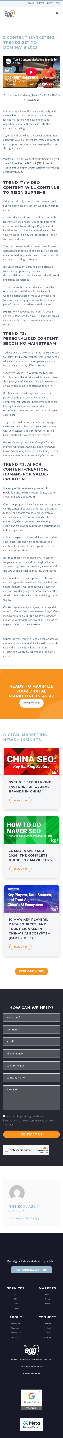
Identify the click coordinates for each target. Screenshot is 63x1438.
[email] (31, 1041)
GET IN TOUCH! (31, 703)
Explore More (31, 971)
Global (31, 3)
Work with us (16, 1332)
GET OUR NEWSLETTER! (31, 1269)
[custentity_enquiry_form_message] (31, 1097)
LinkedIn (47, 1323)
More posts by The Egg (26, 1218)
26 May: (30, 855)
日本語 (50, 3)
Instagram (47, 1337)
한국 (58, 3)
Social (15, 1303)
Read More (20, 800)
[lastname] (31, 1029)
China (47, 1299)
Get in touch (15, 1337)
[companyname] (31, 1077)
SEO (15, 1294)
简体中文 (40, 3)
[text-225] (31, 1065)
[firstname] (31, 1017)
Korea (47, 1308)
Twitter (47, 1332)
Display (16, 1308)
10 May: (30, 929)
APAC (47, 1294)
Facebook (47, 1328)
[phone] (31, 1053)
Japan (47, 1303)
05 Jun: (30, 786)
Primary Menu (57, 13)
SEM (15, 1299)
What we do (15, 1328)
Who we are (15, 1323)
